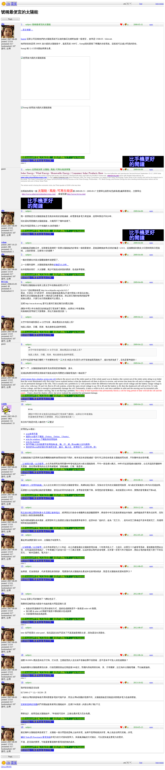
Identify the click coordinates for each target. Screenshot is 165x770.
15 (22, 566)
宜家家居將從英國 (29, 704)
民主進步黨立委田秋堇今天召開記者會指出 (40, 512)
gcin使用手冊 (32, 434)
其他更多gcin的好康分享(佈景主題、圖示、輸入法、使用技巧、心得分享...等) (61, 447)
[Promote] (121, 24)
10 (22, 404)
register (161, 4)
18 (22, 655)
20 (22, 727)
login (157, 4)
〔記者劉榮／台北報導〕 (32, 547)
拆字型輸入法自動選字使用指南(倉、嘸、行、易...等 (49, 444)
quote (151, 24)
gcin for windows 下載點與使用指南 (41, 439)
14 (22, 535)
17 (22, 627)
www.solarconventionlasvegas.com (34, 177)
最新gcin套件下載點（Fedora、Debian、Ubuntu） (48, 436)
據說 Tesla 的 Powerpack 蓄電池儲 (36, 737)
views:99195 (6, 767)
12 (22, 480)
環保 (14, 3)
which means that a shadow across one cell (38, 379)
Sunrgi (23, 39)
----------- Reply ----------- (10, 19)
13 (22, 507)
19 (22, 682)
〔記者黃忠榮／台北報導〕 (33, 464)
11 (22, 452)
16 (22, 593)
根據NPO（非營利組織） (32, 485)
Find (140, 4)
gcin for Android (32, 442)
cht (8, 3)
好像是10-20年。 (61, 265)
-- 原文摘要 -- (27, 30)
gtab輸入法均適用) (81, 444)
